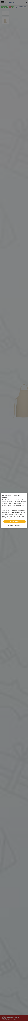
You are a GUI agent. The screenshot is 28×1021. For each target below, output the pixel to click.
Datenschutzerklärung (8, 507)
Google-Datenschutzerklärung (14, 518)
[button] (14, 525)
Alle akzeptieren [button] (14, 521)
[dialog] (14, 510)
